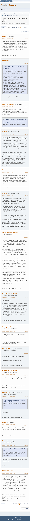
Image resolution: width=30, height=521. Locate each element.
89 (18, 27)
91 (22, 27)
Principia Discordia (8, 5)
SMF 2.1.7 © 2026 (11, 519)
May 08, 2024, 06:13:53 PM (7, 63)
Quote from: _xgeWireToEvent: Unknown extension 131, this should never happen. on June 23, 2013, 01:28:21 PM (14, 121)
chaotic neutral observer (10, 233)
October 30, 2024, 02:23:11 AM (8, 473)
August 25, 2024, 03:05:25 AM (8, 237)
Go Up (2, 504)
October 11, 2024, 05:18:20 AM (8, 353)
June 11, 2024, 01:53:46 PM (7, 106)
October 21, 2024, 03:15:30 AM (8, 396)
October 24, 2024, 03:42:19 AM (8, 445)
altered (4, 132)
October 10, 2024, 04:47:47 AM (8, 331)
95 (1, 29)
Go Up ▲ (20, 517)
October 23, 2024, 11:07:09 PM (8, 424)
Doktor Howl (6, 349)
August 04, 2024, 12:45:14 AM (8, 134)
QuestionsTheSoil (8, 471)
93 (26, 27)
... (13, 27)
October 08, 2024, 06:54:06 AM (8, 297)
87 (15, 27)
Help (9, 517)
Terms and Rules (14, 517)
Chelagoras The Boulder (10, 293)
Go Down (3, 27)
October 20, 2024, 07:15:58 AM (8, 374)
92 (24, 27)
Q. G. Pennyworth (8, 104)
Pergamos (5, 60)
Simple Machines (19, 519)
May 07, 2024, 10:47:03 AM (7, 38)
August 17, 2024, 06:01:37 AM (8, 195)
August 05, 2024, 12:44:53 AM (8, 172)
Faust (4, 36)
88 (16, 27)
